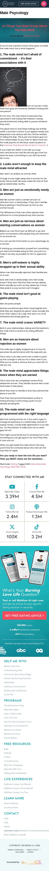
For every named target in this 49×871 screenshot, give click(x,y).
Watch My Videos (12, 492)
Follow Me (36, 532)
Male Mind (36, 464)
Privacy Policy (32, 850)
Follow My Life (12, 512)
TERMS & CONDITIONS (15, 850)
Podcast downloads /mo (36, 512)
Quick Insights (12, 532)
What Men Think (18, 467)
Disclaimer (19, 852)
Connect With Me (36, 492)
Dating (14, 464)
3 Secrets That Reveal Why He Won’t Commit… (25, 145)
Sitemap (30, 852)
